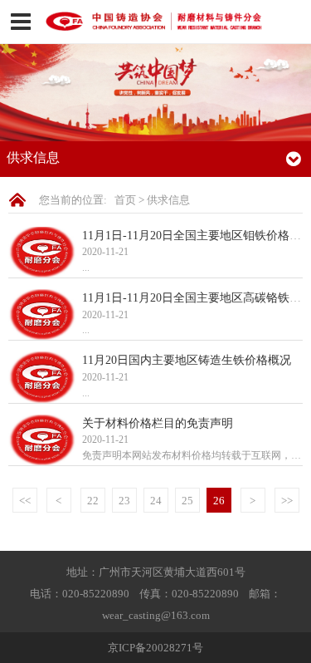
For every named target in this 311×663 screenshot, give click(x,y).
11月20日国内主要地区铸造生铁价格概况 (186, 359)
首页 (125, 200)
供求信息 (168, 200)
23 (124, 500)
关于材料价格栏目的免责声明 (157, 423)
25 (187, 500)
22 (93, 500)
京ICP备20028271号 (155, 647)
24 (156, 500)
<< (25, 500)
